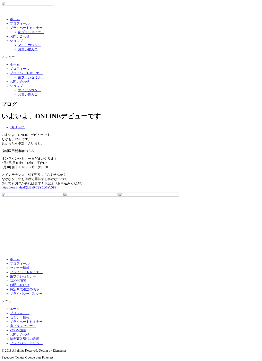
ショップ (16, 40)
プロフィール (19, 23)
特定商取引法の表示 (24, 289)
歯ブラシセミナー (31, 32)
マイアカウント (29, 45)
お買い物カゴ (28, 49)
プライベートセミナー (26, 27)
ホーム (15, 19)
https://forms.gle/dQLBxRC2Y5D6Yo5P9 (29, 187)
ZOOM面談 (18, 280)
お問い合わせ (19, 36)
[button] (131, 57)
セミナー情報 (19, 268)
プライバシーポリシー (26, 293)
